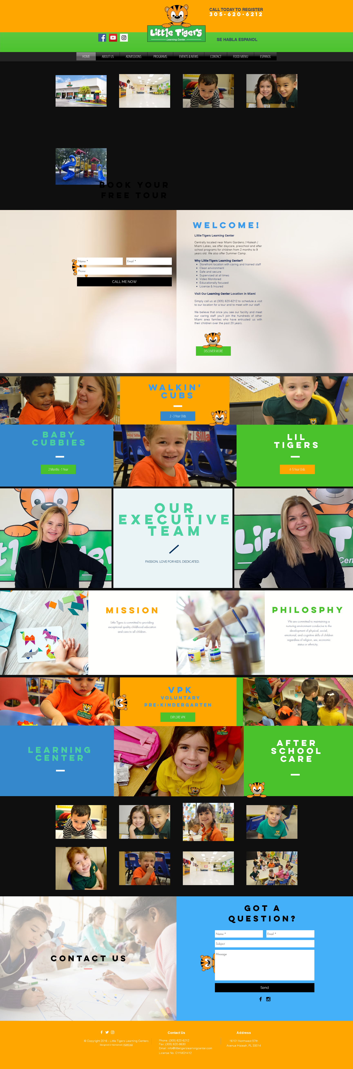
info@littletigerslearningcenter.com (190, 1048)
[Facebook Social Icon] (102, 38)
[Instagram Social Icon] (124, 38)
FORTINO (128, 1044)
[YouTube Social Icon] (113, 38)
